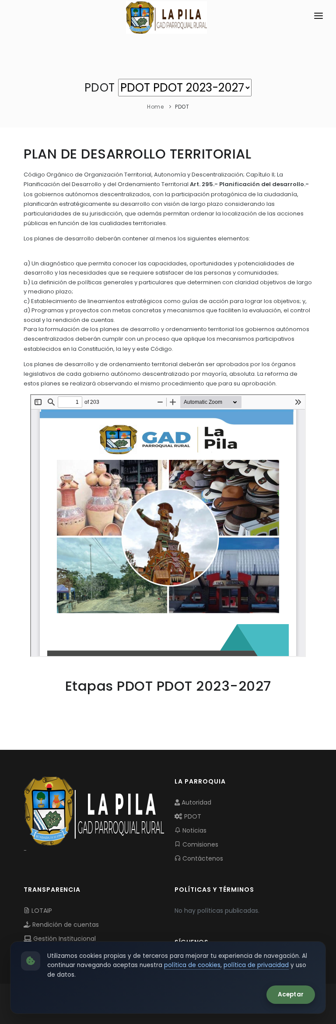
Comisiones (199, 844)
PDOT (191, 816)
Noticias (193, 830)
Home (155, 106)
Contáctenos (202, 858)
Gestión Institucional (64, 938)
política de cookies (192, 965)
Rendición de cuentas (65, 924)
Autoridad (195, 802)
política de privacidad (256, 965)
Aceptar (291, 994)
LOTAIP (41, 910)
